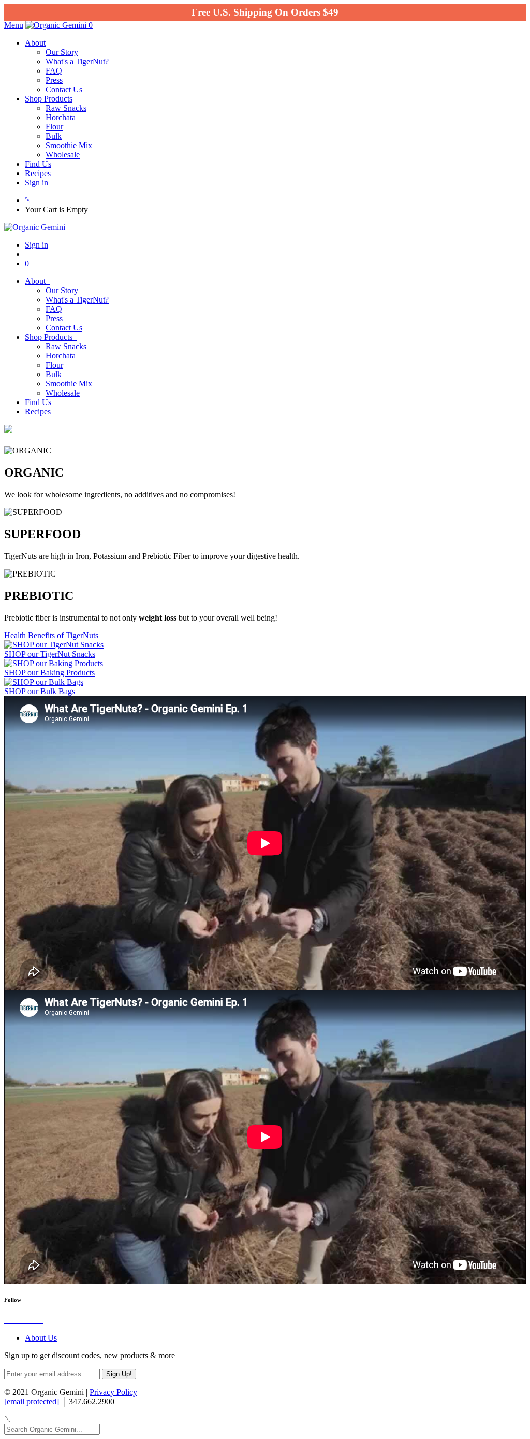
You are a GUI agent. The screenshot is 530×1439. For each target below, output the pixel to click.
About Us (41, 1337)
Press (54, 80)
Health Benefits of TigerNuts (51, 635)
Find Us (38, 164)
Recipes (38, 173)
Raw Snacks (66, 108)
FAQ (54, 70)
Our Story (62, 52)
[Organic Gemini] (57, 25)
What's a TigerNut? (77, 61)
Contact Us (64, 89)
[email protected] (31, 1401)
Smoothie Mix (69, 145)
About (35, 42)
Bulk (54, 136)
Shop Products (48, 98)
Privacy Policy (113, 1392)
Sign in (36, 182)
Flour (54, 126)
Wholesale (63, 154)
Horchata (61, 117)
